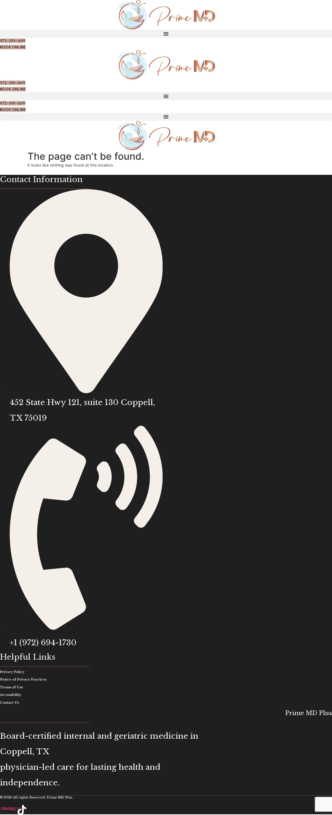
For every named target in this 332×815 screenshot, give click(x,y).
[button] (166, 34)
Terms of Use (11, 687)
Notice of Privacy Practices (23, 679)
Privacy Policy (12, 672)
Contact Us (9, 702)
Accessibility (10, 695)
